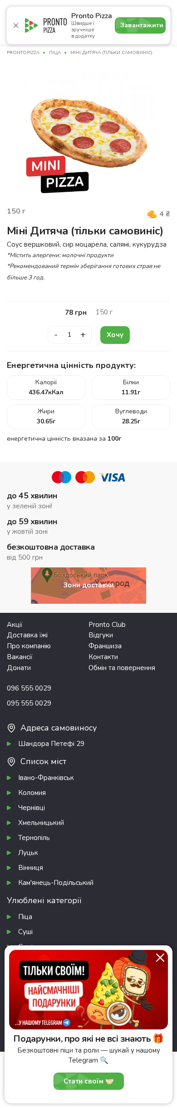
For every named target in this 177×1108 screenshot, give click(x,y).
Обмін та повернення (121, 667)
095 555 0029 (29, 703)
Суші (25, 931)
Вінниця (30, 867)
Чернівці (31, 807)
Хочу (115, 334)
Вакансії (20, 656)
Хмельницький (41, 822)
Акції (15, 624)
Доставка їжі (27, 635)
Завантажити (141, 25)
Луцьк (28, 852)
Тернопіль (34, 837)
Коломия (32, 792)
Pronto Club (107, 624)
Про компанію (29, 646)
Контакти (103, 656)
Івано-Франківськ (46, 777)
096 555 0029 (29, 688)
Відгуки (100, 635)
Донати (19, 667)
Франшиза (105, 646)
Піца (25, 916)
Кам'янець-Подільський (55, 882)
